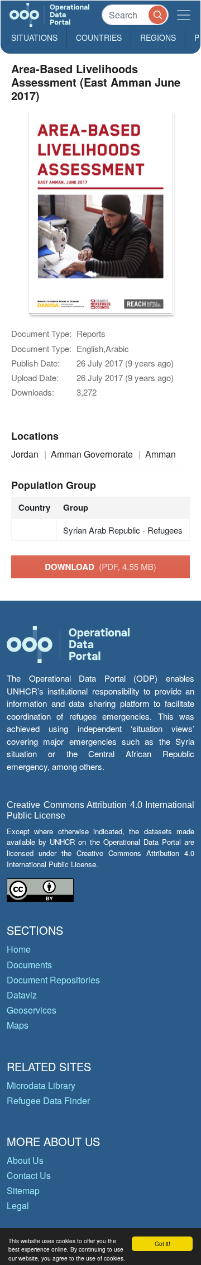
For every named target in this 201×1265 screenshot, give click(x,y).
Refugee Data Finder (48, 1100)
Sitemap (23, 1190)
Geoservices (31, 1010)
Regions (158, 37)
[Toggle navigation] (184, 14)
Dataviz (22, 994)
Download (100, 566)
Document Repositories (53, 979)
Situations (34, 37)
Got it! (162, 1243)
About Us (25, 1160)
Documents (29, 964)
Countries (99, 37)
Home (19, 949)
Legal (18, 1205)
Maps (17, 1025)
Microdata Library (41, 1085)
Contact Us (29, 1175)
